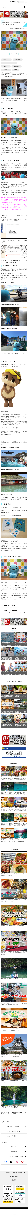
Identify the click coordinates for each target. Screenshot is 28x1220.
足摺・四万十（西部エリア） (16, 1126)
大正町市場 (6, 69)
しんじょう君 (6, 59)
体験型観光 (16, 66)
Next (27, 14)
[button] (24, 7)
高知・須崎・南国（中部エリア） (16, 1131)
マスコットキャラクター (9, 63)
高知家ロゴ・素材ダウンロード (15, 1172)
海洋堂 (15, 69)
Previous (1, 14)
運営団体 (18, 1180)
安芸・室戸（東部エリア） (16, 1136)
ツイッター (17, 59)
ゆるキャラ (6, 66)
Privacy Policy (17, 1176)
